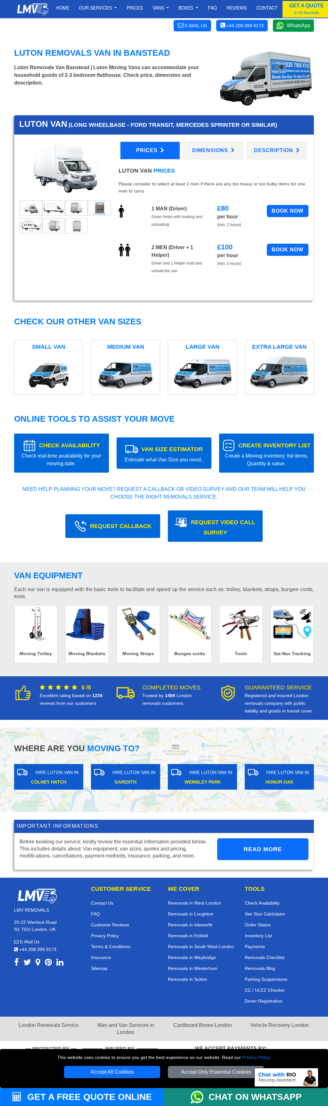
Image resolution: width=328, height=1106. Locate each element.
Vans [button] (158, 7)
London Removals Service (49, 1025)
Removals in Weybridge (192, 957)
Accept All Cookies (112, 1072)
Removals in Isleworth (190, 924)
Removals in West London (194, 903)
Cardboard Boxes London (202, 1025)
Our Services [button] (96, 7)
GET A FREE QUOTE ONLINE (88, 1097)
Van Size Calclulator (265, 913)
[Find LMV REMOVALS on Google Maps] (38, 963)
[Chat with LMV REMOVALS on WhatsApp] (200, 1097)
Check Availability (262, 903)
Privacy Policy (256, 1057)
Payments (255, 946)
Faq (212, 7)
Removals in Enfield (188, 935)
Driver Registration (264, 1001)
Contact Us (102, 903)
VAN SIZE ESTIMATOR (164, 454)
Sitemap (99, 968)
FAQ (95, 913)
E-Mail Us (29, 941)
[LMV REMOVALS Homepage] (32, 9)
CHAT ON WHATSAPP (255, 1097)
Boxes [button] (186, 7)
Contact (267, 7)
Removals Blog (260, 968)
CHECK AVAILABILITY (61, 454)
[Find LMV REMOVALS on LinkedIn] (59, 963)
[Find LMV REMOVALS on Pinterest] (48, 963)
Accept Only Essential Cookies (216, 1072)
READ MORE (263, 849)
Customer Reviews (110, 924)
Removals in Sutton (187, 979)
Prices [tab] (147, 150)
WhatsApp (298, 25)
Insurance (101, 957)
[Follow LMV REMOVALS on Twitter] (27, 963)
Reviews (236, 7)
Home (62, 7)
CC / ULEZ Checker (265, 990)
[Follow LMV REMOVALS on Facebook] (16, 963)
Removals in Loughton (190, 913)
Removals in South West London (201, 946)
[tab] (31, 207)
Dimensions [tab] (211, 150)
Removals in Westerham (192, 968)
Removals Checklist (264, 957)
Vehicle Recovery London (279, 1025)
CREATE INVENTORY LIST (268, 454)
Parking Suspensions (266, 979)
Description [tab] (274, 150)
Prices (135, 7)
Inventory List (258, 935)
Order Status (258, 924)
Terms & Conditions (110, 946)
